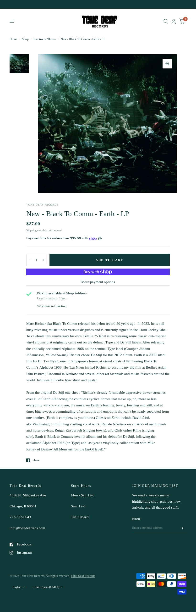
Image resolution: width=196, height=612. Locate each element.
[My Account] (174, 21)
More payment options (98, 282)
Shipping (31, 230)
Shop (25, 39)
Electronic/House (44, 39)
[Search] (166, 21)
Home (13, 39)
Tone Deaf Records (83, 576)
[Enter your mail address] (181, 528)
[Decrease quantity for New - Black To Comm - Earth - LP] (30, 260)
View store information (51, 306)
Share (36, 460)
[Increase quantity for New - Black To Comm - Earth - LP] (43, 260)
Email (136, 519)
